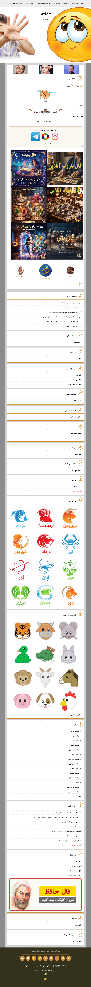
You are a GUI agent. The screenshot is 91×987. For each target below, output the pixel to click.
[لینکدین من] (22, 958)
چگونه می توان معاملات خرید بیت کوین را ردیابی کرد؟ (65, 831)
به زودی (46, 12)
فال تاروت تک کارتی (75, 749)
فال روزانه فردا (76, 941)
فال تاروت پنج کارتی (75, 763)
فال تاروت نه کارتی (75, 773)
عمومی (70, 283)
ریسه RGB (77, 486)
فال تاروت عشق (76, 782)
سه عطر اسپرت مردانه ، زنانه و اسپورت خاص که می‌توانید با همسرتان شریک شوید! (56, 817)
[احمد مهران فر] (71, 69)
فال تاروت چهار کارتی (74, 759)
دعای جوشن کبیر (76, 433)
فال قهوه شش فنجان (74, 384)
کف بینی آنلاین (76, 400)
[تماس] (45, 958)
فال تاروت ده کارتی (75, 777)
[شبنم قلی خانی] (20, 69)
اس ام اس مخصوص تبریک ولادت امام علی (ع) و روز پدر (65, 312)
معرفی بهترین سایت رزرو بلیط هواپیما (70, 840)
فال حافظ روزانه (76, 866)
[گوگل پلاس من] (34, 958)
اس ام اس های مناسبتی (43, 3)
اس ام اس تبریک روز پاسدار (72, 326)
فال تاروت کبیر (76, 735)
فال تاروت (66, 3)
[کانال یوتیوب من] (28, 958)
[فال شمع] (29, 205)
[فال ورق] (29, 241)
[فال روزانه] (29, 168)
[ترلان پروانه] (46, 69)
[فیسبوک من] (57, 958)
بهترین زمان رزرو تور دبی (73, 826)
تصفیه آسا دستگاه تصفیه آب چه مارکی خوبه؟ (67, 812)
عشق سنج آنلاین (76, 470)
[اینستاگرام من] (51, 958)
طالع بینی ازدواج (76, 416)
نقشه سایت (38, 970)
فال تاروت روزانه (76, 731)
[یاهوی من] (68, 958)
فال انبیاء (78, 358)
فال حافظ (75, 3)
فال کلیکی (78, 454)
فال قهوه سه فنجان (75, 379)
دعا (40, 121)
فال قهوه (78, 375)
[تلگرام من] (63, 958)
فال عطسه (78, 924)
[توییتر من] (40, 958)
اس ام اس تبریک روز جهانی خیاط (71, 302)
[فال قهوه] (65, 205)
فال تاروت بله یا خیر (75, 791)
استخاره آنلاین (29, 3)
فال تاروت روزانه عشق (74, 787)
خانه (82, 3)
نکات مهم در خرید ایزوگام (73, 835)
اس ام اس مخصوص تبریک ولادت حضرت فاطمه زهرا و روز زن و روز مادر (60, 316)
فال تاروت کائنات (75, 745)
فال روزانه (57, 3)
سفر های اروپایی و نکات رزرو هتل (71, 821)
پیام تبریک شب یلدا (75, 875)
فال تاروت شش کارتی (74, 768)
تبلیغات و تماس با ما (16, 3)
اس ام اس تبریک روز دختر (73, 307)
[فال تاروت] (65, 168)
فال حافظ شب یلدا (75, 870)
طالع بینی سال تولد (75, 714)
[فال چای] (65, 241)
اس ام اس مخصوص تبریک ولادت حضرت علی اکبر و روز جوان (63, 321)
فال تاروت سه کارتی (75, 754)
